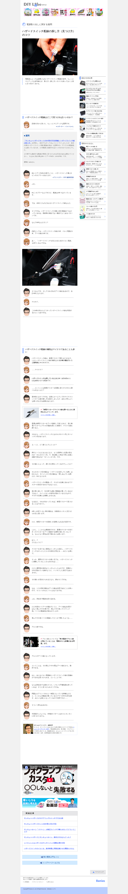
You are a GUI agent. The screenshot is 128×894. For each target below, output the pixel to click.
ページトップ (99, 872)
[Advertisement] (49, 99)
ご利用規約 (26, 882)
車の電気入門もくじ (51, 857)
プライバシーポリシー (37, 882)
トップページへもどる (51, 863)
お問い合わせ (50, 882)
